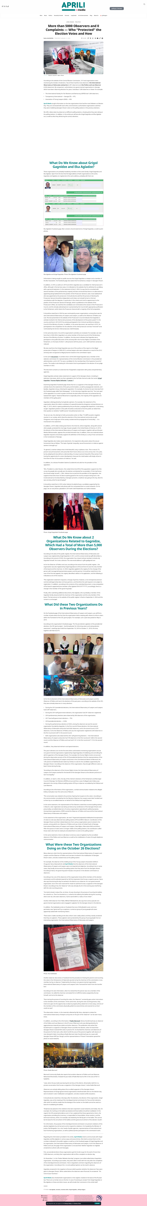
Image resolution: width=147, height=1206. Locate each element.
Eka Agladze (52, 1189)
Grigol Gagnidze (73, 1189)
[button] (97, 1203)
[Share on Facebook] (88, 38)
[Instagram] (6, 6)
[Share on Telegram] (95, 38)
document (54, 357)
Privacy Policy (68, 1203)
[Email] (97, 38)
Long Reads (70, 22)
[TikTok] (8, 6)
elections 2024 (64, 1189)
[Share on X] (90, 38)
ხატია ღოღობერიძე (48, 38)
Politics (78, 22)
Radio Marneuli (75, 1021)
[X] (4, 6)
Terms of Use (77, 1203)
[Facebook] (2, 6)
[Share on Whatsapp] (93, 38)
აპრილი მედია (81, 1189)
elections (58, 1189)
